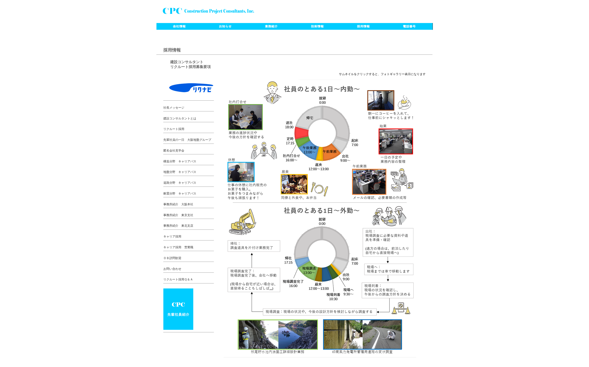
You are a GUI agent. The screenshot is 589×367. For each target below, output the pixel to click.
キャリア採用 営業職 (178, 247)
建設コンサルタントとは (179, 118)
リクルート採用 (173, 129)
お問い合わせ (172, 269)
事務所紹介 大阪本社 (178, 204)
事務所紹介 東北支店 (178, 225)
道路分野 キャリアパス (179, 182)
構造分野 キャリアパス (179, 161)
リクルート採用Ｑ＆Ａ (178, 279)
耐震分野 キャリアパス (179, 193)
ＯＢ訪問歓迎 (172, 258)
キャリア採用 (172, 236)
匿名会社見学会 (173, 150)
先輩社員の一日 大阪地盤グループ (187, 139)
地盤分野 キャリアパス (179, 172)
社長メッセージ (173, 107)
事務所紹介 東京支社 (178, 215)
